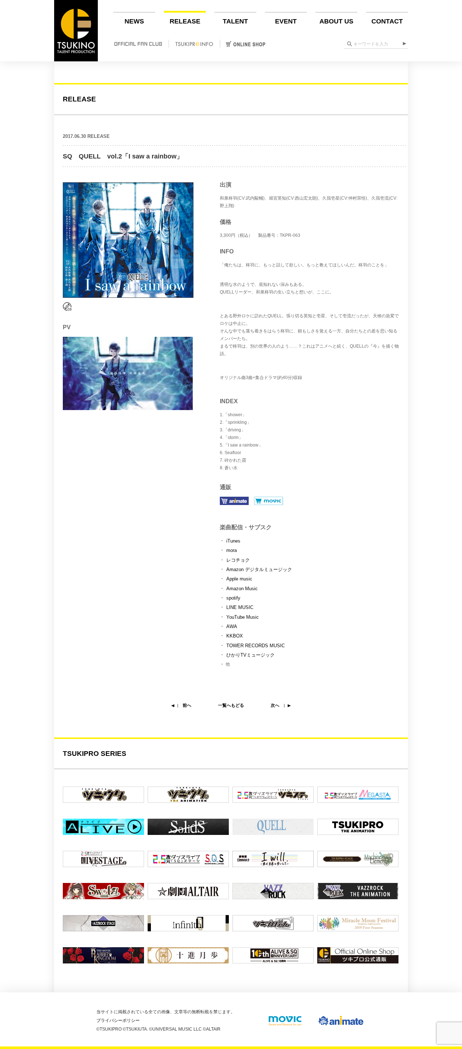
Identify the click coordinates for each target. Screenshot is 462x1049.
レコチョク (238, 560)
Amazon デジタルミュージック (259, 569)
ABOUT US (336, 21)
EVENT (286, 21)
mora (231, 550)
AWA (231, 626)
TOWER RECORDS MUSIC (255, 645)
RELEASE (185, 21)
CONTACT (387, 21)
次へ (275, 705)
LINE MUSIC (239, 607)
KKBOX (234, 636)
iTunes (233, 541)
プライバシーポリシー (118, 1020)
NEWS (134, 21)
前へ (187, 705)
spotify (233, 598)
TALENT (235, 21)
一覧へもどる (231, 705)
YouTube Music (242, 617)
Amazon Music (242, 588)
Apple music (239, 579)
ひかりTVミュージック (250, 655)
